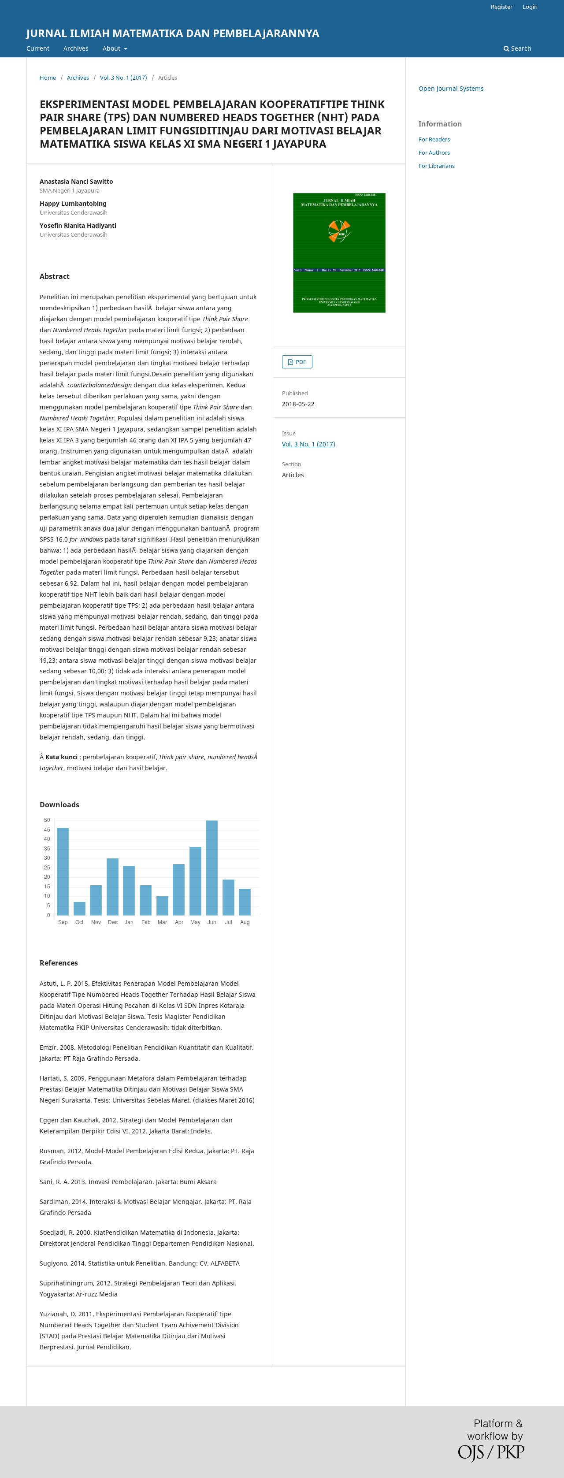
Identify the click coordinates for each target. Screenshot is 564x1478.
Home (48, 78)
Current (37, 48)
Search (520, 48)
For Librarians (437, 166)
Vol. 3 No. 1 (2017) (123, 78)
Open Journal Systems (451, 88)
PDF (300, 362)
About (112, 48)
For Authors (434, 152)
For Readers (434, 139)
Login (530, 7)
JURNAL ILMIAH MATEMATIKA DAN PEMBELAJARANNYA (172, 33)
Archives (76, 48)
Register (501, 7)
